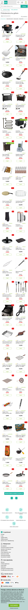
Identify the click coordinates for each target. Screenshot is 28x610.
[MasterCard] (2, 583)
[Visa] (7, 583)
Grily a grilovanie (14, 9)
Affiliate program (4, 539)
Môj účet (2, 562)
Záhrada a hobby (6, 9)
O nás (2, 536)
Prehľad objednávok (5, 563)
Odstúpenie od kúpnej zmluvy (7, 568)
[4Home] (2, 9)
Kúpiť (7, 41)
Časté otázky (3, 565)
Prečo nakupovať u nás (6, 552)
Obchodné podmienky (5, 555)
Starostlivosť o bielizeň (5, 557)
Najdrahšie (21, 18)
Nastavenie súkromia (5, 600)
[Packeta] (3, 577)
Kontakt (2, 534)
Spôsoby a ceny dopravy (6, 549)
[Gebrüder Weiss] (17, 577)
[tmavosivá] (3, 109)
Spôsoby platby (4, 550)
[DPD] (13, 577)
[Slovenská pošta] (9, 577)
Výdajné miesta (4, 537)
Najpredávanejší (10, 18)
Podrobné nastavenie (14, 608)
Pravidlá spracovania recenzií (7, 570)
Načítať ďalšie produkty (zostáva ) (14, 493)
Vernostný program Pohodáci (7, 547)
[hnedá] (6, 109)
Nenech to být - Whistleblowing (7, 540)
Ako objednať (3, 546)
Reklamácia (3, 567)
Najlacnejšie (16, 18)
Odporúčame (3, 18)
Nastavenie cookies (5, 553)
